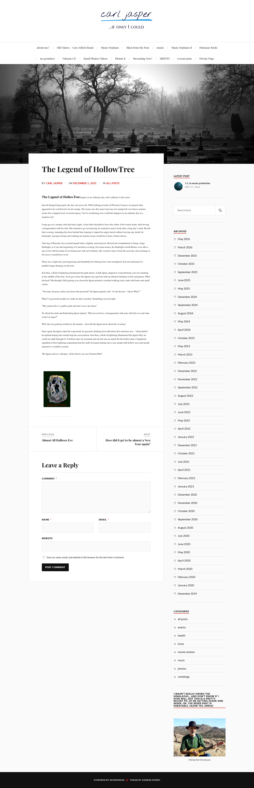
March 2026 (185, 247)
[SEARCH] (220, 210)
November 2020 (187, 502)
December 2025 (187, 255)
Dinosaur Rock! (208, 47)
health (181, 635)
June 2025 (184, 280)
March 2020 (185, 568)
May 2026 (184, 239)
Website (47, 538)
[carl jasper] (127, 31)
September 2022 (187, 387)
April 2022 (184, 428)
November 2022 (187, 379)
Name (46, 519)
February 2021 (186, 478)
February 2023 (186, 362)
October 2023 (186, 338)
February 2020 (186, 576)
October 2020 (186, 511)
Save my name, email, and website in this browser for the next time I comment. (85, 557)
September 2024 (187, 304)
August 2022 (185, 395)
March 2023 (185, 354)
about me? (43, 47)
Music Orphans (110, 47)
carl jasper (54, 183)
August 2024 (185, 313)
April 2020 (184, 560)
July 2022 (183, 404)
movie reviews (186, 651)
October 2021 (186, 453)
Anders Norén (151, 780)
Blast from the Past (137, 47)
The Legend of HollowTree (88, 169)
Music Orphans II (181, 47)
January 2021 (186, 486)
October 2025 (186, 263)
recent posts (184, 58)
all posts (112, 183)
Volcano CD (69, 58)
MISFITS (165, 58)
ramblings (184, 676)
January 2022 (186, 436)
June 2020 (184, 544)
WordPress (117, 780)
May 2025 (184, 288)
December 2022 (187, 370)
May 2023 (184, 346)
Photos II (120, 58)
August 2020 (185, 527)
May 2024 (184, 321)
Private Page (206, 58)
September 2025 (187, 272)
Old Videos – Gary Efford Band (75, 47)
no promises (47, 58)
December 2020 (187, 494)
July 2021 (183, 461)
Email (104, 519)
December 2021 (187, 445)
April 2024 (184, 329)
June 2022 (184, 412)
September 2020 (187, 519)
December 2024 (187, 296)
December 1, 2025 (85, 183)
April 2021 (184, 469)
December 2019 (187, 593)
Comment (49, 478)
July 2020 (183, 535)
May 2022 (184, 420)
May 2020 (184, 552)
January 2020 (186, 585)
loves (181, 643)
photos (182, 668)
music (160, 47)
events (182, 627)
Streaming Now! (142, 58)
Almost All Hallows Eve (57, 440)
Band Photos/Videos (95, 58)
